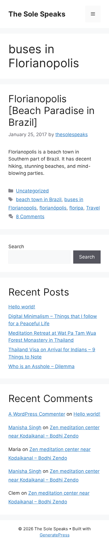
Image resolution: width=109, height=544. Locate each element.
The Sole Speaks (36, 14)
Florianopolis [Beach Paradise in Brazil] (51, 110)
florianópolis (53, 208)
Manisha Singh (24, 427)
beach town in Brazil (38, 199)
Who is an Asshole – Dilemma (41, 366)
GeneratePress (55, 535)
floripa (76, 208)
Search (16, 246)
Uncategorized (32, 191)
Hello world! (21, 307)
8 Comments (30, 216)
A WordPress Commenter (36, 414)
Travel (93, 208)
